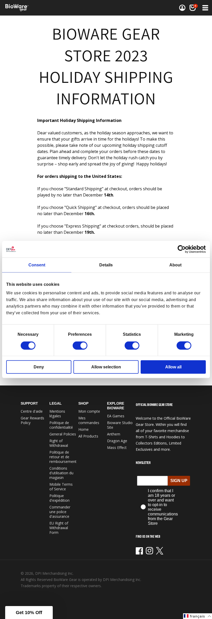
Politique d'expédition (59, 498)
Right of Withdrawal (58, 443)
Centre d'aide (32, 411)
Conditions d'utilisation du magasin (61, 473)
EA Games (115, 415)
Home (83, 429)
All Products (88, 436)
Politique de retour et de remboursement (63, 457)
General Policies (62, 434)
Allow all (173, 367)
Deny (39, 367)
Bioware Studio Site (120, 425)
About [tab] (175, 265)
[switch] (80, 345)
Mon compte (89, 411)
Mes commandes (88, 420)
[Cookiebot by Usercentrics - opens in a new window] (183, 249)
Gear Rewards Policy (32, 420)
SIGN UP (178, 480)
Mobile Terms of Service (61, 486)
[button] (204, 8)
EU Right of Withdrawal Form (58, 528)
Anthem (113, 434)
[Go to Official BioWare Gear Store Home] (56, 7)
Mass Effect (117, 447)
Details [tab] (106, 265)
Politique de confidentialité (61, 425)
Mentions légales (57, 413)
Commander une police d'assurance (59, 512)
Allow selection (106, 367)
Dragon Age (117, 440)
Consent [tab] (36, 265)
